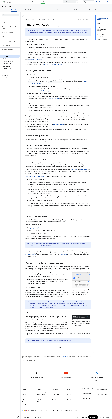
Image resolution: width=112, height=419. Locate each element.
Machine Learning (41, 392)
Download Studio (86, 398)
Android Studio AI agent (27, 10)
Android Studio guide (87, 391)
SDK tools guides (93, 10)
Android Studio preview (63, 10)
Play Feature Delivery (63, 32)
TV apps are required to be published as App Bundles (52, 34)
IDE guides (14, 10)
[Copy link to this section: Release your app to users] (49, 136)
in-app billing (74, 170)
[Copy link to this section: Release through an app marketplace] (53, 145)
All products (78, 410)
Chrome (48, 410)
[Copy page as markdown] (55, 25)
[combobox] (70, 1)
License (29, 417)
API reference (85, 396)
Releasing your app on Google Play (34, 176)
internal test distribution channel (53, 64)
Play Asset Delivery (74, 32)
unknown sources (47, 245)
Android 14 (70, 397)
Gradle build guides (79, 10)
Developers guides (86, 393)
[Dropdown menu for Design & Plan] (37, 2)
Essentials (18, 2)
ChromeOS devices (57, 394)
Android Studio (100, 2)
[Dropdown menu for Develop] (47, 2)
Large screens (55, 389)
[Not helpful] (89, 19)
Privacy (39, 399)
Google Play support (102, 394)
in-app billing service (30, 254)
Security (24, 394)
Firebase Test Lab (54, 98)
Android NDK (85, 401)
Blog (23, 401)
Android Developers (29, 19)
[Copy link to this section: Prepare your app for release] (52, 71)
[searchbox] (10, 15)
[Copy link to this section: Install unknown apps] (41, 288)
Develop (42, 2)
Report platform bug (102, 389)
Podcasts (24, 404)
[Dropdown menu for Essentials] (23, 2)
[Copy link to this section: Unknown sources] (39, 313)
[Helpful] (87, 19)
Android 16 (70, 392)
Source (24, 397)
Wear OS (54, 392)
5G (38, 401)
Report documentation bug (103, 392)
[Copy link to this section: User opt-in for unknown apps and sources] (64, 263)
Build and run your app (47, 91)
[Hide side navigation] (18, 416)
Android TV (55, 399)
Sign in (108, 2)
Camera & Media (41, 397)
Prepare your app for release (36, 228)
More (52, 2)
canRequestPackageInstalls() (50, 303)
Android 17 (69, 389)
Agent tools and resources (45, 10)
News (23, 399)
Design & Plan (31, 2)
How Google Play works (46, 210)
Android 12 (69, 401)
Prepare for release (58, 124)
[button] (9, 22)
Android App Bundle (72, 30)
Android (24, 389)
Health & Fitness (41, 394)
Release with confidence (35, 59)
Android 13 (69, 399)
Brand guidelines (37, 417)
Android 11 (69, 404)
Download (4, 10)
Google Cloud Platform (66, 410)
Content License (64, 356)
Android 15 (69, 394)
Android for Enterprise (27, 392)
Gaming (39, 389)
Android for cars (56, 397)
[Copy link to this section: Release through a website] (50, 217)
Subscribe (93, 417)
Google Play (28, 141)
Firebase (55, 410)
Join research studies (102, 397)
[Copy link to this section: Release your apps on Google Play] (48, 160)
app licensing (83, 170)
